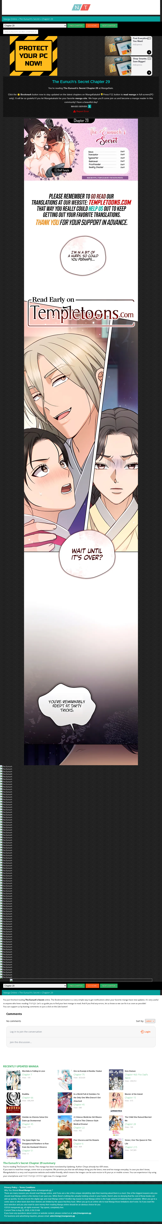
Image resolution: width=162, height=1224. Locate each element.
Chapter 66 (27, 1097)
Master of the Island (134, 1094)
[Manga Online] (81, 7)
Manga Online (10, 992)
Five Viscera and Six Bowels (86, 1140)
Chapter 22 (79, 1127)
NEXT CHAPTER (108, 25)
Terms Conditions (27, 1187)
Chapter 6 (78, 1143)
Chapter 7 (27, 1074)
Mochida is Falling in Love (33, 1071)
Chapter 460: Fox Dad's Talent (136, 1076)
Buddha (25, 1094)
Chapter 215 (131, 1147)
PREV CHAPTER (76, 25)
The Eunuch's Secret (29, 992)
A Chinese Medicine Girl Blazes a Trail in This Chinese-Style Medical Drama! (88, 1120)
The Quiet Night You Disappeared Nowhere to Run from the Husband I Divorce (35, 1143)
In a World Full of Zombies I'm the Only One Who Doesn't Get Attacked (87, 1097)
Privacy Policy (10, 1187)
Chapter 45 (79, 1104)
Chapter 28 (130, 1124)
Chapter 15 (130, 1097)
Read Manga (24, 1190)
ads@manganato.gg (82, 1213)
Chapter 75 (79, 1074)
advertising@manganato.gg (62, 1216)
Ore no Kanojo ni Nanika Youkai (88, 1071)
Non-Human (130, 1071)
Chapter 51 (27, 1150)
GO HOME (92, 25)
